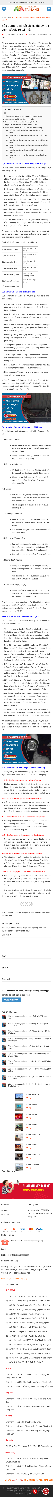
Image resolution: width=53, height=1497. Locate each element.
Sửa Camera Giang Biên (10, 275)
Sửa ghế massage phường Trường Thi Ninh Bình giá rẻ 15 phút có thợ (29, 1085)
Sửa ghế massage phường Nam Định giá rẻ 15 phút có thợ (28, 1017)
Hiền (3, 37)
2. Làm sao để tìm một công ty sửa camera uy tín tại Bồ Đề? (28, 136)
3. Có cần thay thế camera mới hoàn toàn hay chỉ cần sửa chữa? (28, 141)
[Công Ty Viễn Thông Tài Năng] (26, 8)
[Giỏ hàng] (49, 9)
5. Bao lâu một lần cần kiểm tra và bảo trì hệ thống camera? (26, 151)
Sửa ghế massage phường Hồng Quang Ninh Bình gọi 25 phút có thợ (29, 1077)
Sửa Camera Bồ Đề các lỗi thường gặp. (19, 119)
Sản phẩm (4, 1210)
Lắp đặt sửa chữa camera (15, 35)
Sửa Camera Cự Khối (9, 262)
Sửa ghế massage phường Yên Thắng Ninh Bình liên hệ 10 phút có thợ (29, 1032)
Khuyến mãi (5, 1215)
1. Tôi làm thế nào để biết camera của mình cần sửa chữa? (26, 131)
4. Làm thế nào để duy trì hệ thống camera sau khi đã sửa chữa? (28, 146)
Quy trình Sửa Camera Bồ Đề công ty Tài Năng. (22, 122)
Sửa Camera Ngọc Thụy (10, 286)
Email (5, 968)
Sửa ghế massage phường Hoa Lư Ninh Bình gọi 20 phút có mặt (29, 1062)
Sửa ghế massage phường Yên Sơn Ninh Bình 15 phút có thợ (28, 1047)
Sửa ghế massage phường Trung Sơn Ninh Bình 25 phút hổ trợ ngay (29, 1040)
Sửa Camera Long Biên (10, 249)
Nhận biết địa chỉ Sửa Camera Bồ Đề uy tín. (21, 125)
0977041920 (43, 1210)
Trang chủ (6, 17)
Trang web (6, 979)
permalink (9, 915)
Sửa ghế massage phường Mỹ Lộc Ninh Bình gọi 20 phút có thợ (29, 1070)
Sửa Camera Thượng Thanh (28, 275)
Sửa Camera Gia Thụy (9, 268)
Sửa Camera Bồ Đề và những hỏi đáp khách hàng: (23, 128)
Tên (4, 956)
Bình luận (6, 935)
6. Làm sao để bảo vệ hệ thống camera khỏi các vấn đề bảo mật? (28, 156)
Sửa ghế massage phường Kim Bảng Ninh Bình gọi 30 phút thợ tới (28, 1025)
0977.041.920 (16, 1241)
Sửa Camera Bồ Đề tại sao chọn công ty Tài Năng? (24, 116)
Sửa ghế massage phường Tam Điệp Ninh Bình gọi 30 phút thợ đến (28, 1055)
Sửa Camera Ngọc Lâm (10, 281)
